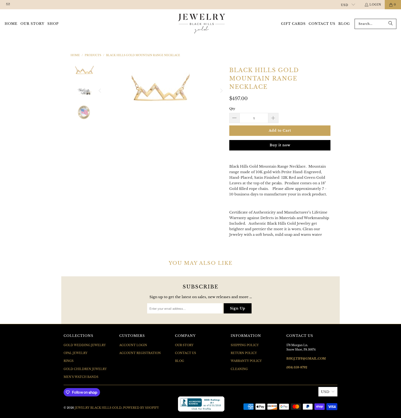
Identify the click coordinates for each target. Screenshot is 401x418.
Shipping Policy (245, 345)
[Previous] (100, 91)
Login (375, 4)
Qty (232, 109)
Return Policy (244, 353)
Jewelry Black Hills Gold (98, 407)
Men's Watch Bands (81, 377)
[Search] (390, 24)
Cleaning (239, 369)
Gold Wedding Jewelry (85, 345)
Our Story (184, 345)
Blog (179, 361)
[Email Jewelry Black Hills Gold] (8, 4)
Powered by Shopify (141, 407)
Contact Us (185, 353)
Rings (69, 361)
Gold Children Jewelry (85, 369)
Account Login (133, 345)
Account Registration (140, 353)
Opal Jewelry (75, 353)
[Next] (221, 91)
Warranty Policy (246, 361)
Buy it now (280, 145)
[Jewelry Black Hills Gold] (202, 24)
